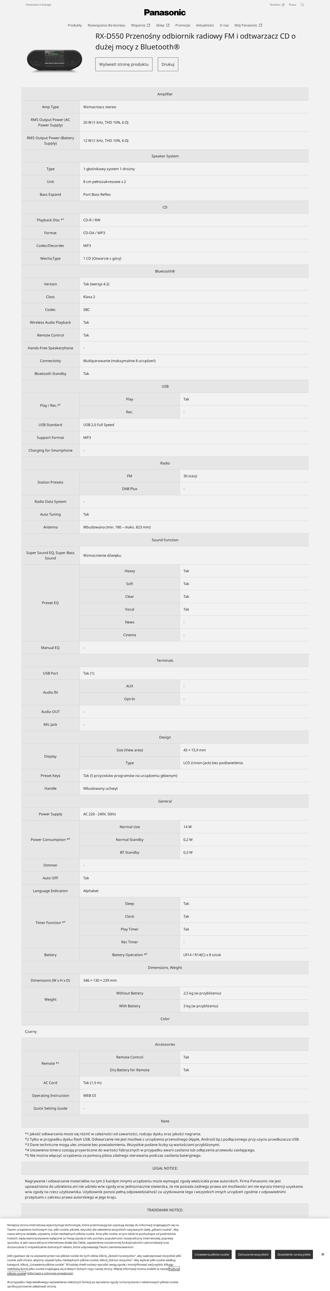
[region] (165, 1254)
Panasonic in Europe (38, 5)
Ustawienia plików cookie (212, 1254)
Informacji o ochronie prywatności (50, 1273)
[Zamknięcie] (323, 1254)
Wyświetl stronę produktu (124, 64)
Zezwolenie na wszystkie (293, 1254)
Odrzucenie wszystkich (253, 1254)
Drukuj (168, 64)
